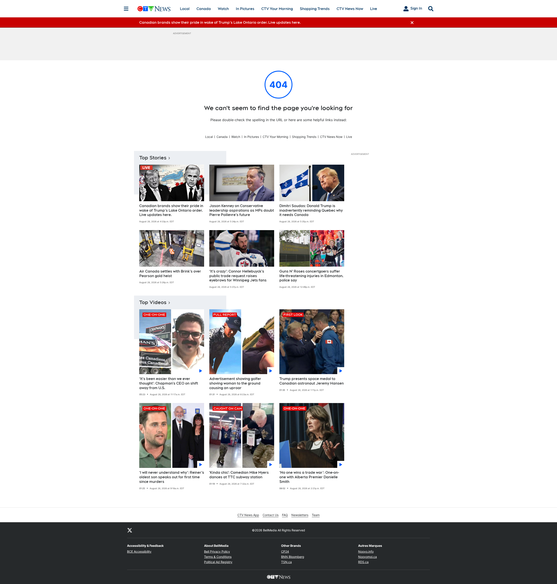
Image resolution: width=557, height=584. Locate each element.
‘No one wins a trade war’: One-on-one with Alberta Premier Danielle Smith (309, 477)
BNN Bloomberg (292, 557)
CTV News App (248, 515)
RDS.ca (363, 562)
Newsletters (299, 515)
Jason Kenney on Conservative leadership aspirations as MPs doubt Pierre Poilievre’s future (241, 210)
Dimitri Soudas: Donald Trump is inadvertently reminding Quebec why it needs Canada (311, 210)
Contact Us (270, 515)
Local (185, 9)
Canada (203, 9)
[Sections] (126, 8)
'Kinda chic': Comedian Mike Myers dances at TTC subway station (239, 474)
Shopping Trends (315, 9)
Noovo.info (366, 551)
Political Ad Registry (218, 562)
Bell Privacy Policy (217, 551)
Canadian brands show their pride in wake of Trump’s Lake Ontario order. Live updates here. (171, 210)
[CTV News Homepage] (154, 8)
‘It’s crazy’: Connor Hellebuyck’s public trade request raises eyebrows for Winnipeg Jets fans (238, 276)
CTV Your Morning (277, 9)
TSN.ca (286, 562)
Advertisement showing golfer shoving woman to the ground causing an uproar (235, 383)
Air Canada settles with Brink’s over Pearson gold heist (170, 273)
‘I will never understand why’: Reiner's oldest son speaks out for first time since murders (171, 477)
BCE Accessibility (139, 551)
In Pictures (245, 9)
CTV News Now (350, 9)
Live (373, 9)
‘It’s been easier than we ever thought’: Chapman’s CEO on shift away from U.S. (168, 383)
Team (316, 515)
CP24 (285, 551)
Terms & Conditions (218, 557)
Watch (223, 9)
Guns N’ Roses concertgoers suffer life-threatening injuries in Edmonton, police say (311, 276)
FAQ (285, 515)
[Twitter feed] (129, 530)
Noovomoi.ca (367, 557)
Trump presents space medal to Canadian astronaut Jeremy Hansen (311, 381)
